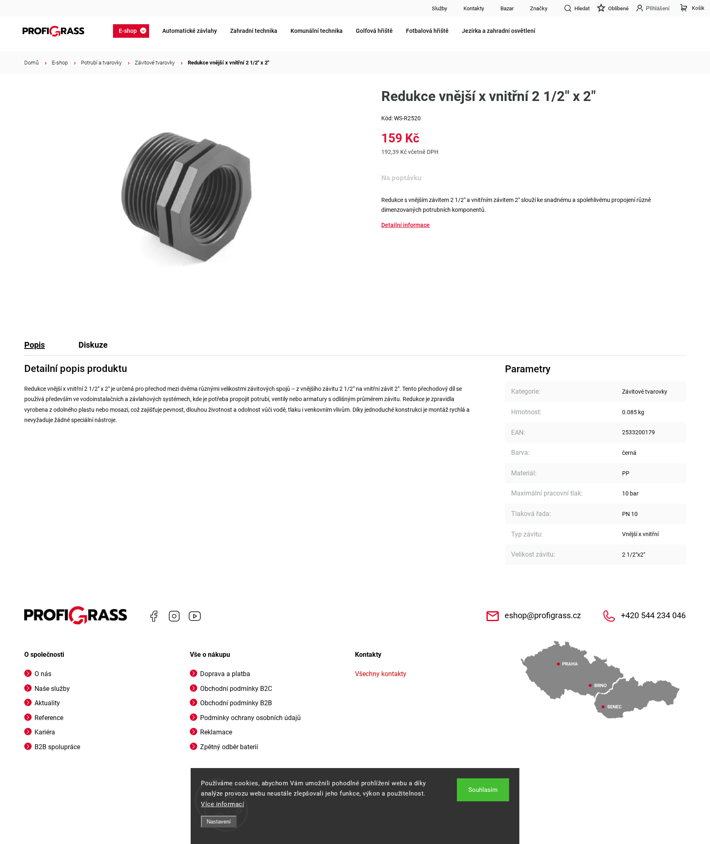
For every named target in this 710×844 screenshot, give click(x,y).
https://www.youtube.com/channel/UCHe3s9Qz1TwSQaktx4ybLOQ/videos (195, 616)
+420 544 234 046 (653, 615)
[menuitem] (133, 30)
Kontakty (473, 8)
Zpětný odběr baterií (229, 747)
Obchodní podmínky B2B (236, 703)
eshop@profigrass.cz (543, 615)
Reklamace (216, 732)
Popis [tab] (34, 345)
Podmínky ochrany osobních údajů (250, 718)
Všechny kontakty (380, 674)
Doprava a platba (225, 674)
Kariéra (45, 732)
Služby (439, 8)
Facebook (154, 616)
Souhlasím (483, 790)
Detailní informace (405, 225)
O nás (43, 674)
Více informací (222, 804)
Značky (538, 8)
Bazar (507, 8)
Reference (49, 718)
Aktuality (47, 703)
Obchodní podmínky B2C (236, 689)
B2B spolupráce (57, 747)
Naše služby (52, 689)
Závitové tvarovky (644, 391)
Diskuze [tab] (93, 345)
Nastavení (219, 822)
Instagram (174, 616)
